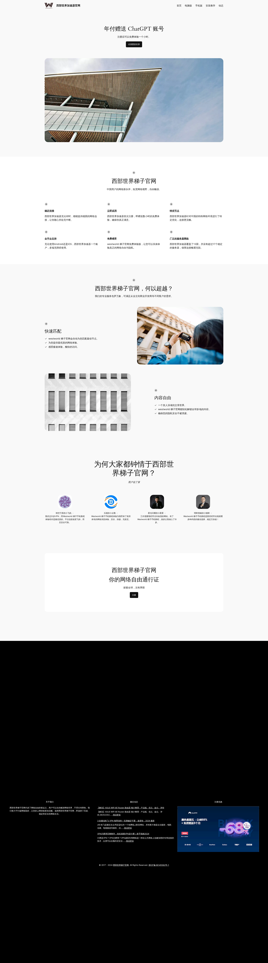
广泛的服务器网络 (179, 238)
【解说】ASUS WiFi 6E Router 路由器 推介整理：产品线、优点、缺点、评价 (130, 807)
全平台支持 (51, 238)
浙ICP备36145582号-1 (159, 865)
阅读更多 (117, 815)
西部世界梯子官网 (121, 865)
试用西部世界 (134, 44)
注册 (134, 595)
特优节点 (174, 210)
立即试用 (112, 210)
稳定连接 (49, 210)
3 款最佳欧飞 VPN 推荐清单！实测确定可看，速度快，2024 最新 (126, 820)
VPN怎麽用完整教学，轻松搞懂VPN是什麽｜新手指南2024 (123, 834)
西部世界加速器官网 (68, 5)
